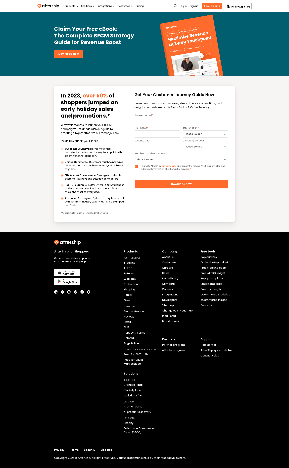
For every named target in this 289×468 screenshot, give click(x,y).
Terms (74, 450)
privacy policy (169, 166)
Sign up (194, 6)
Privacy (59, 450)
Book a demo (212, 6)
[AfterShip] (49, 6)
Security (89, 450)
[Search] (175, 6)
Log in (183, 6)
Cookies (106, 450)
